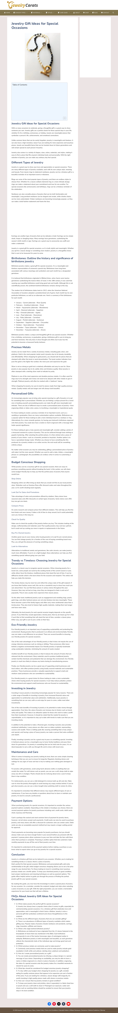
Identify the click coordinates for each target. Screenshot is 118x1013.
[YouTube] (68, 1004)
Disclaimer (84, 1010)
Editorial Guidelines (93, 1010)
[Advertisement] (79, 4)
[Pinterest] (54, 1004)
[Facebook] (49, 1004)
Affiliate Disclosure (74, 1010)
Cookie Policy (40, 1010)
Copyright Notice (63, 1010)
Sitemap (102, 1010)
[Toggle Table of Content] (64, 118)
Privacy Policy (31, 1010)
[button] (113, 12)
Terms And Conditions (51, 1010)
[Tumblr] (63, 1004)
